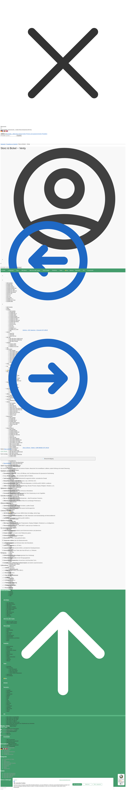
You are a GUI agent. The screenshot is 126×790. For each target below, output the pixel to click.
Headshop (54, 270)
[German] (1, 131)
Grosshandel (90, 270)
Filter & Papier (7, 764)
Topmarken (77, 270)
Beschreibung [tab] (7, 463)
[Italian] (5, 131)
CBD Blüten (7, 761)
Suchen (19, 135)
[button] (16, 780)
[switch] (121, 784)
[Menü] (124, 775)
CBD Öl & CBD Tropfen (10, 763)
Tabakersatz (7, 768)
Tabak (5, 767)
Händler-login (7, 749)
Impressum (6, 753)
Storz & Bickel (7, 449)
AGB (5, 754)
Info (84, 270)
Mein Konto (6, 746)
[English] (7, 131)
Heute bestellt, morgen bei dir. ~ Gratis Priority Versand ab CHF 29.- (16, 129)
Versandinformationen (9, 751)
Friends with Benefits (9, 747)
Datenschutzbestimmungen (64, 779)
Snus (5, 760)
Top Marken (7, 750)
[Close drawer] (1, 128)
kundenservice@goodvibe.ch (8, 729)
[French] (3, 131)
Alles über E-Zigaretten (9, 773)
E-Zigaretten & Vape (9, 759)
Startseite (3, 144)
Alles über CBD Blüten (9, 774)
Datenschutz (10, 754)
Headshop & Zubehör (12, 144)
